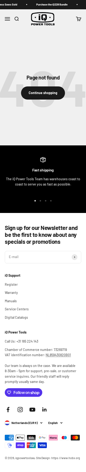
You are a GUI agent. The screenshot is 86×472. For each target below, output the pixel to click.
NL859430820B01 (58, 355)
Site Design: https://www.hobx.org (58, 458)
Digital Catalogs (16, 317)
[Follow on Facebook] (8, 409)
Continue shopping (43, 93)
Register (11, 284)
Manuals (11, 301)
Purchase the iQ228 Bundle (50, 4)
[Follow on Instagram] (20, 409)
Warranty (11, 293)
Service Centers (17, 309)
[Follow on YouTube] (32, 409)
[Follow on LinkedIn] (44, 409)
